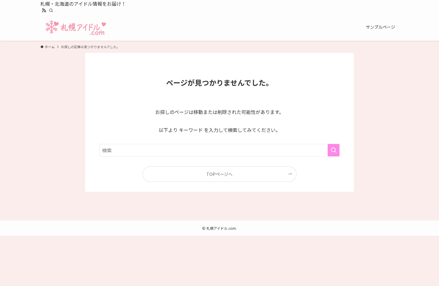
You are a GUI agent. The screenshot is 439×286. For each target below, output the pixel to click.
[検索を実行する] (334, 150)
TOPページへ (219, 174)
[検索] (51, 10)
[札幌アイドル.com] (75, 27)
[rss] (44, 10)
